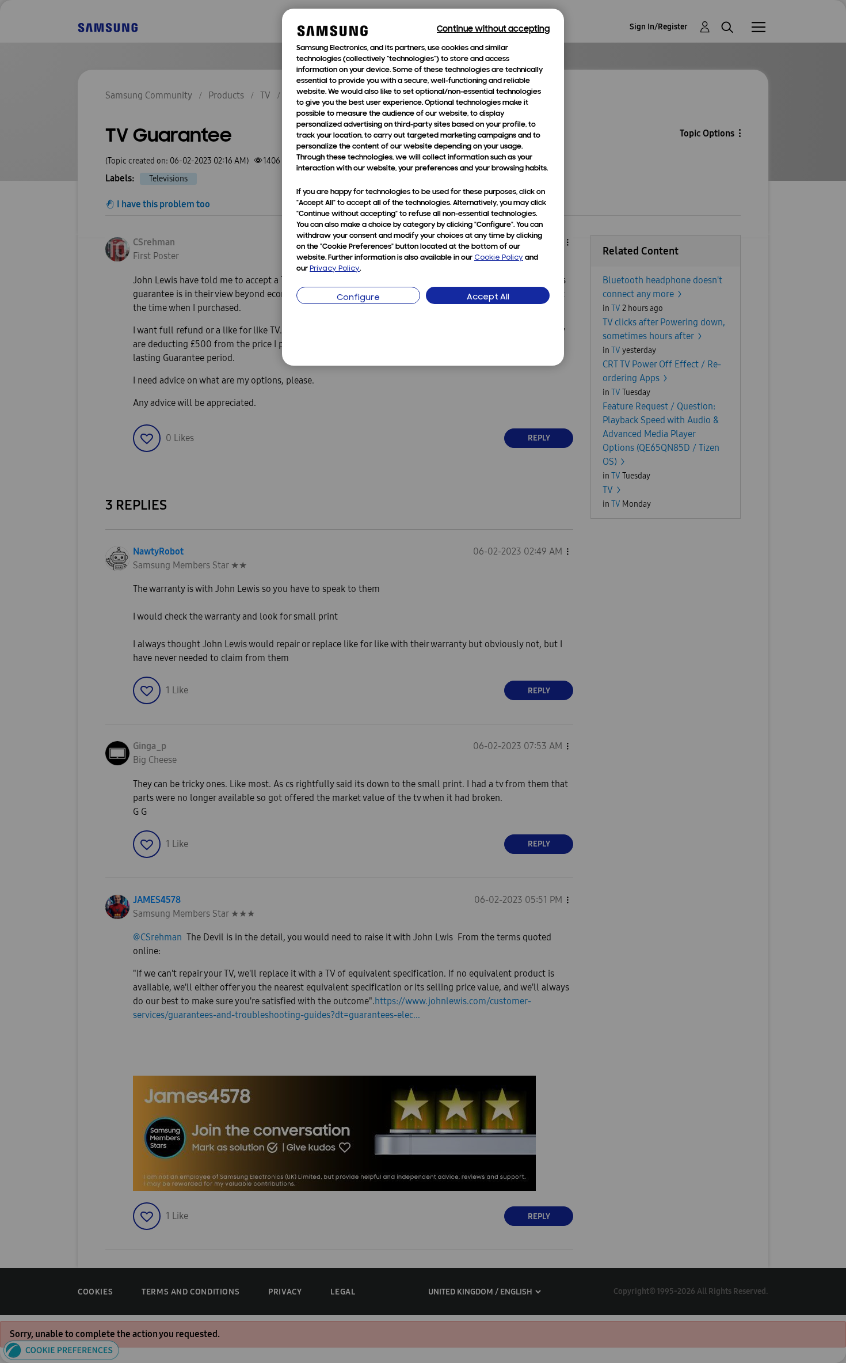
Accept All (488, 297)
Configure (358, 298)
